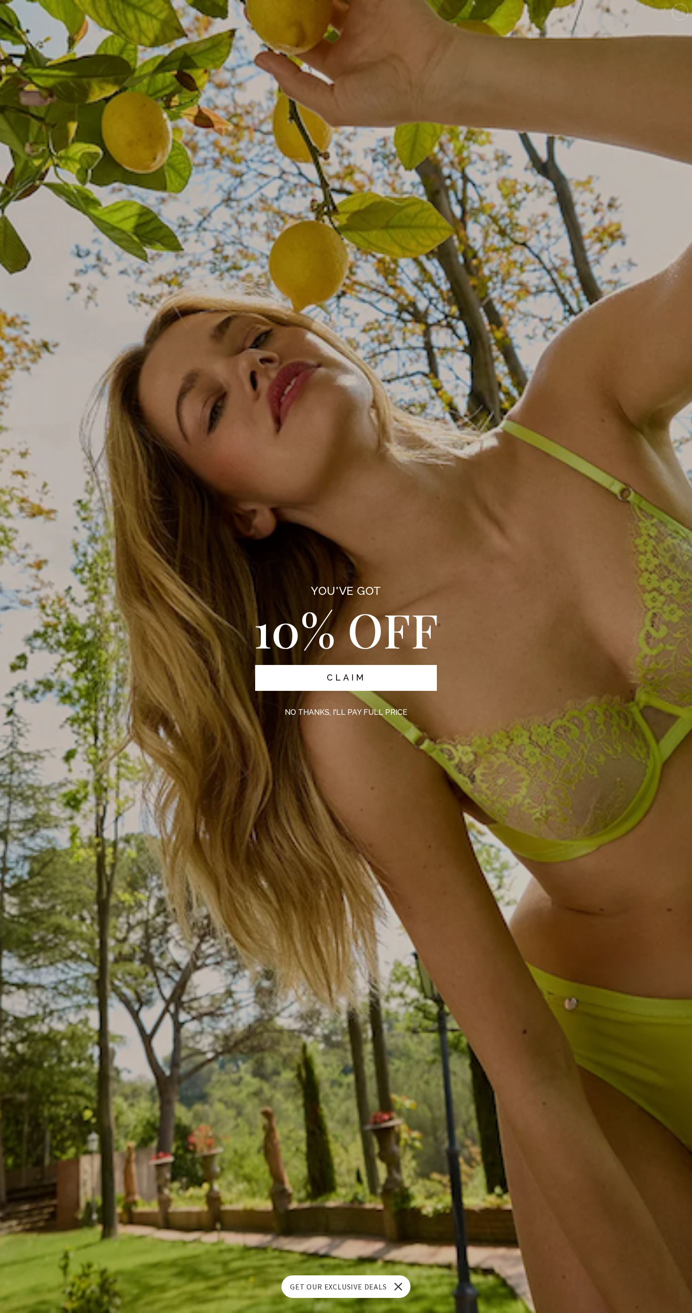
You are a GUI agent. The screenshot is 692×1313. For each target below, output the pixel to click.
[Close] (398, 1286)
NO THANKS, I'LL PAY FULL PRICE (346, 712)
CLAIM (346, 677)
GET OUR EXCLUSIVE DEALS (338, 1286)
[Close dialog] (680, 12)
